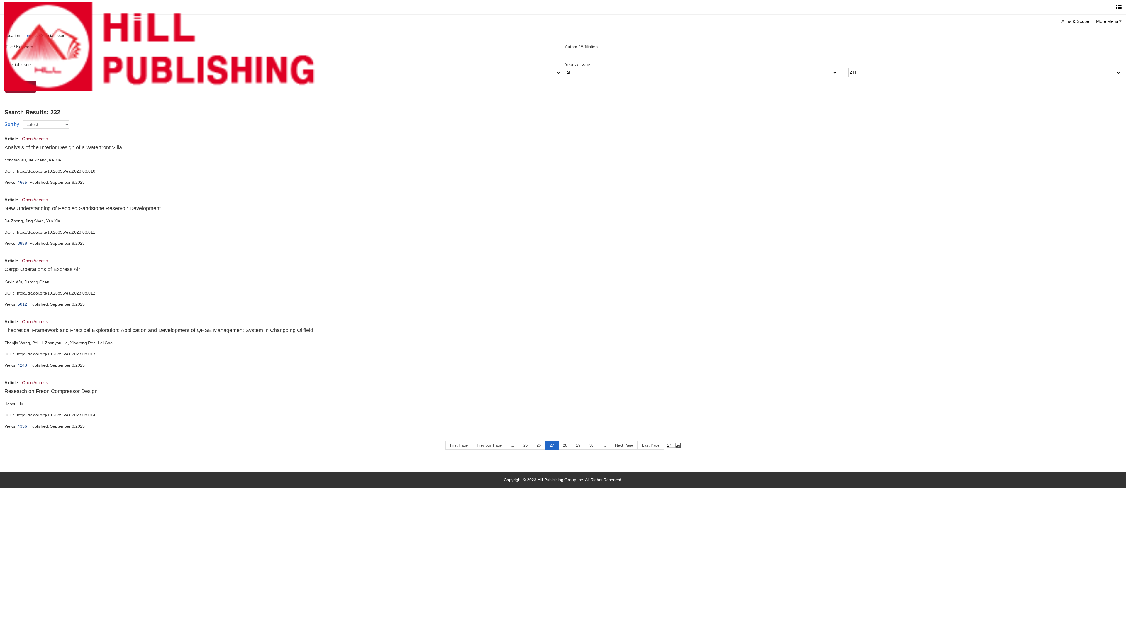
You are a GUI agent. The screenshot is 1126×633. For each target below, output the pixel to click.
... (512, 445)
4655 (22, 182)
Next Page (624, 445)
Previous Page (489, 445)
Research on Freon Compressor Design (51, 391)
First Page (459, 445)
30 (591, 445)
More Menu (1107, 21)
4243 (22, 365)
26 (539, 445)
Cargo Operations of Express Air (42, 269)
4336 (22, 426)
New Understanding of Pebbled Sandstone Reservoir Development (82, 208)
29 (578, 445)
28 (565, 445)
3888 (22, 243)
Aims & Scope (1075, 21)
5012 (22, 304)
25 (525, 445)
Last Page (650, 445)
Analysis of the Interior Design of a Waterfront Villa (63, 147)
